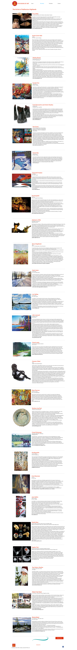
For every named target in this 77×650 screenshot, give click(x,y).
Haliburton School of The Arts (43, 177)
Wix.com (28, 647)
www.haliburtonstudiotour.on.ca (38, 145)
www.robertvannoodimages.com (37, 609)
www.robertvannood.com (36, 608)
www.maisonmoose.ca (36, 189)
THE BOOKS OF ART (23, 3)
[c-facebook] (63, 646)
